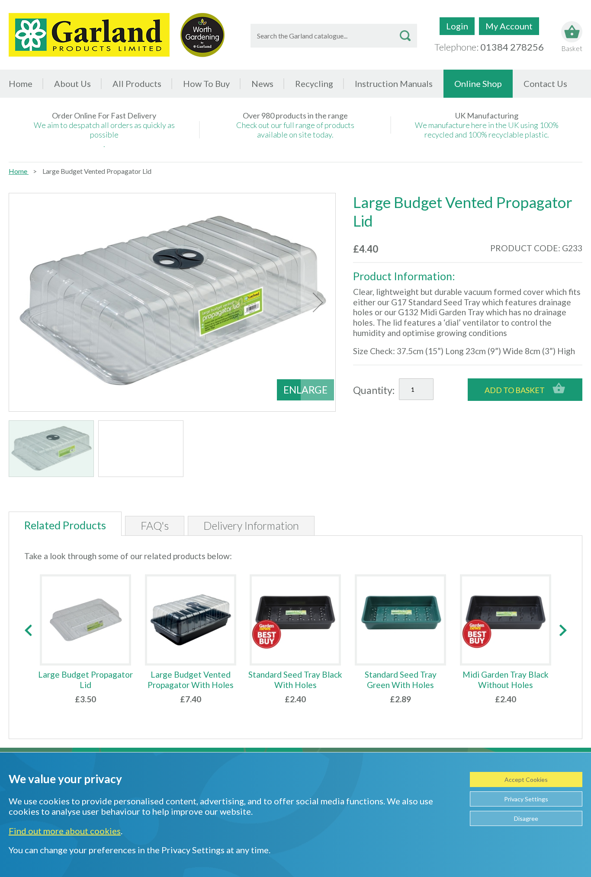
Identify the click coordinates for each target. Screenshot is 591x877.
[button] (318, 302)
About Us (72, 83)
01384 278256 (512, 47)
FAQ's (155, 525)
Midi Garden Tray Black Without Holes (506, 679)
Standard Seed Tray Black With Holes (295, 679)
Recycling (314, 83)
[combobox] (334, 36)
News (262, 83)
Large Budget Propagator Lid (85, 679)
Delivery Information (251, 525)
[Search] (405, 36)
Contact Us (545, 83)
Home (20, 83)
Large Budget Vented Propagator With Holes (191, 679)
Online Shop (478, 83)
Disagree (526, 818)
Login (457, 26)
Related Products (65, 525)
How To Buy (206, 83)
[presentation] (28, 630)
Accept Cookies (526, 779)
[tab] (65, 524)
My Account (509, 26)
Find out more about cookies (65, 831)
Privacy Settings (526, 799)
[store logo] (89, 35)
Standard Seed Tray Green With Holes (401, 679)
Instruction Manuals (394, 83)
